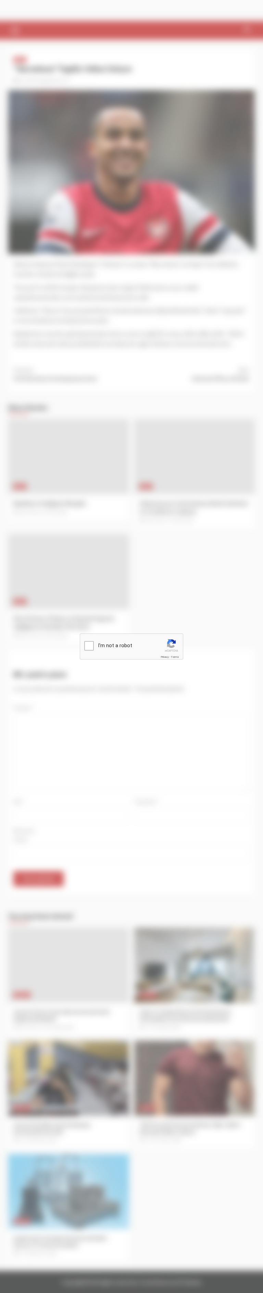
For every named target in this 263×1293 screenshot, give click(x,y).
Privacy (165, 656)
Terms (175, 656)
